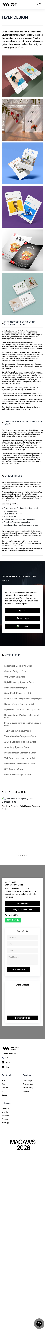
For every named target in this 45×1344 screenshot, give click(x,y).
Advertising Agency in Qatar (16, 747)
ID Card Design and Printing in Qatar (20, 742)
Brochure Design (30, 356)
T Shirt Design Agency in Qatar (17, 731)
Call (24, 610)
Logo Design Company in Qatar (18, 666)
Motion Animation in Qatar (15, 687)
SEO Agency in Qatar (13, 769)
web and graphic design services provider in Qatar (22, 532)
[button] (18, 855)
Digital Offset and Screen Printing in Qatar (22, 709)
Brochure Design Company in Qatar (20, 704)
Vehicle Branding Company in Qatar (20, 736)
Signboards (11, 376)
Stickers (18, 376)
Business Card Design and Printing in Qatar (23, 698)
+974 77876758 (22, 903)
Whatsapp (24, 618)
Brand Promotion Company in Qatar (20, 753)
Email (26, 626)
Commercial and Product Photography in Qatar (22, 716)
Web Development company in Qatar (20, 758)
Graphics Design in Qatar (15, 671)
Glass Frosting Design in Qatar (17, 774)
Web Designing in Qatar (14, 677)
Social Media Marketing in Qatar (18, 693)
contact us (11, 549)
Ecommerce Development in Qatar (19, 763)
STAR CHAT (11, 920)
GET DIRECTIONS (22, 1018)
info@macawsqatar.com (22, 909)
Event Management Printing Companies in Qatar (22, 724)
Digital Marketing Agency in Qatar (19, 682)
